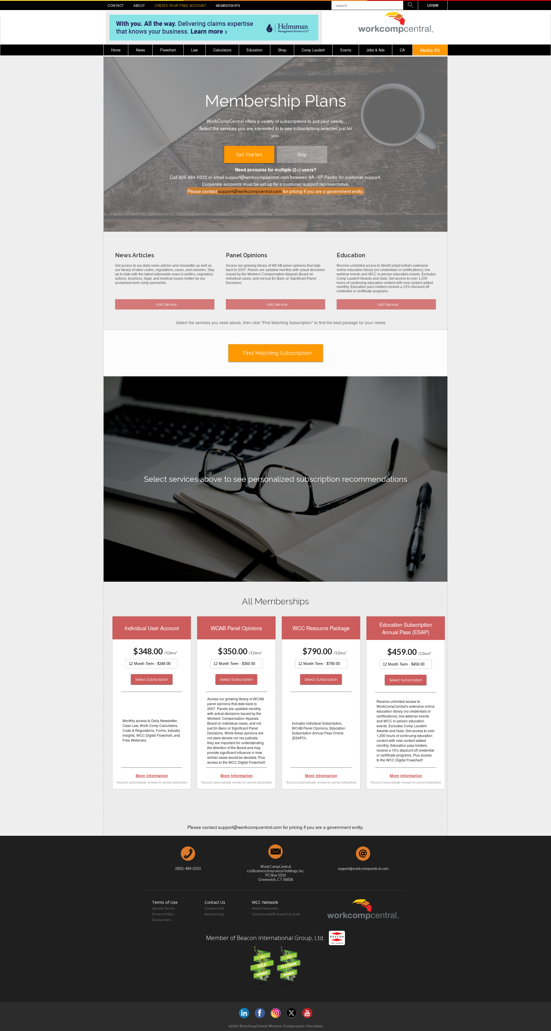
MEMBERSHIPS (228, 5)
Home (116, 50)
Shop (282, 50)
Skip (302, 154)
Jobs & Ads (375, 50)
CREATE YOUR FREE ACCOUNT (180, 5)
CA (402, 50)
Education (255, 50)
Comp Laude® (313, 50)
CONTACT (116, 5)
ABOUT (139, 5)
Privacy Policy (163, 914)
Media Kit (430, 50)
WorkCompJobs (265, 908)
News (140, 50)
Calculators (222, 50)
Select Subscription (151, 679)
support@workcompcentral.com (250, 191)
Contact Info (214, 908)
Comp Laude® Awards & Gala (276, 914)
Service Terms (163, 908)
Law (194, 50)
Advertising (214, 914)
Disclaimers (162, 920)
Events (345, 50)
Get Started (249, 154)
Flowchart (168, 50)
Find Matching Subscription (277, 353)
